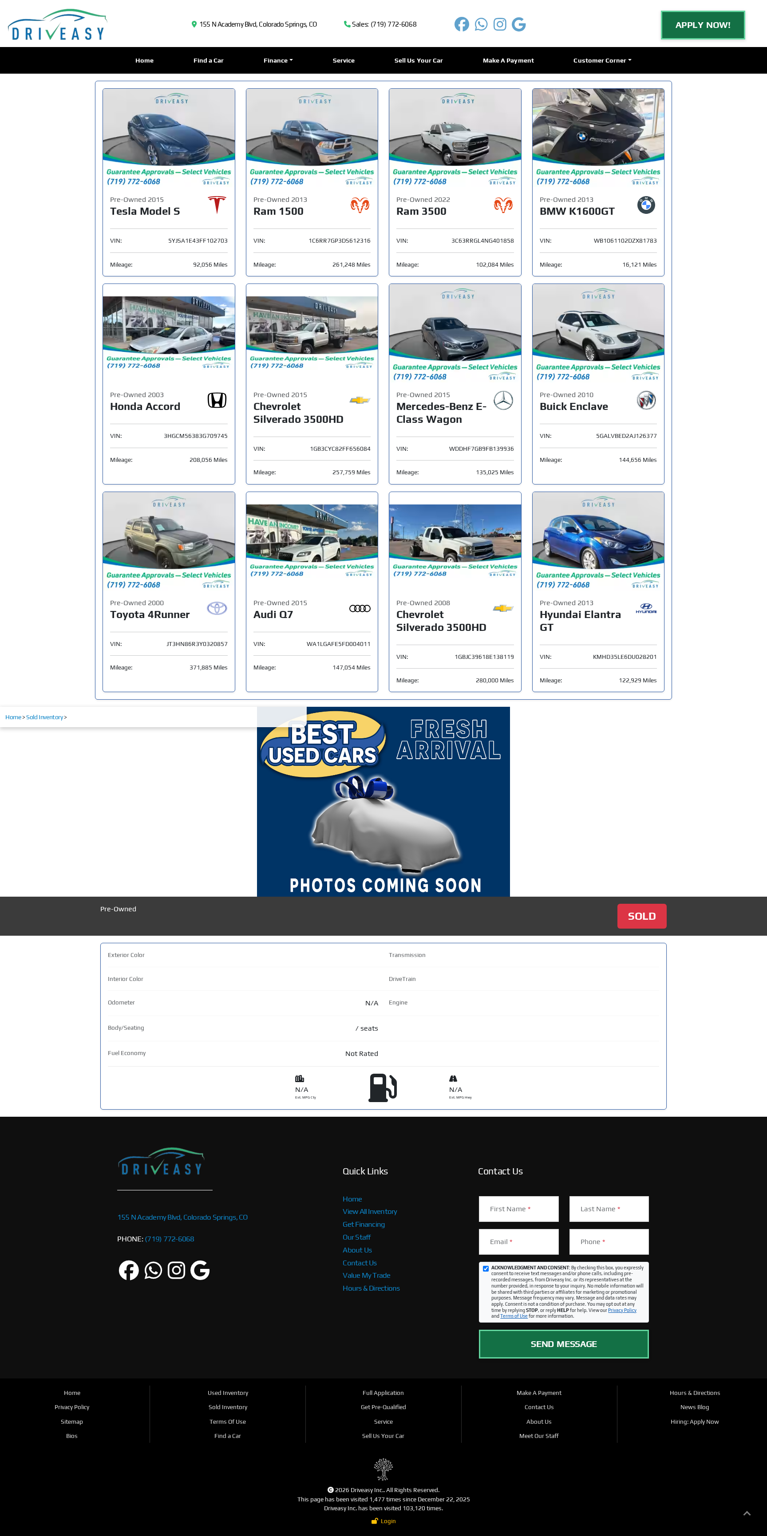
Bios (72, 1435)
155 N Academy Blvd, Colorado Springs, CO (256, 24)
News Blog (694, 1406)
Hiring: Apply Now (695, 1421)
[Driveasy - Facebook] (462, 27)
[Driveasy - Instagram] (499, 27)
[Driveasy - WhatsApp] (481, 27)
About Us (357, 1249)
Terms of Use (514, 1316)
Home (144, 60)
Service (344, 60)
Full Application (383, 1392)
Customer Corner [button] (599, 60)
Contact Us (359, 1262)
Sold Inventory (44, 717)
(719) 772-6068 (168, 1238)
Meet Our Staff (539, 1435)
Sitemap (72, 1421)
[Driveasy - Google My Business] (519, 27)
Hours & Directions (371, 1288)
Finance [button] (276, 60)
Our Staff (356, 1237)
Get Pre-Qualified (383, 1406)
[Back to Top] (747, 1515)
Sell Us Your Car (419, 60)
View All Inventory (370, 1211)
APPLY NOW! (703, 25)
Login (387, 1520)
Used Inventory (228, 1392)
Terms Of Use (228, 1421)
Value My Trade (366, 1275)
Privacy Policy (622, 1310)
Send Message (564, 1344)
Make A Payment (508, 60)
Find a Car (209, 60)
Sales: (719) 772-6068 (383, 24)
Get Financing (364, 1224)
